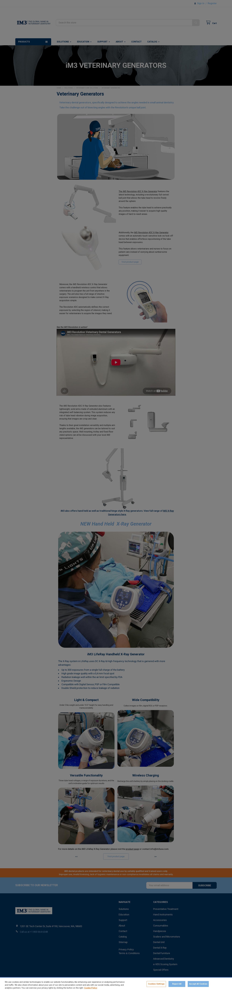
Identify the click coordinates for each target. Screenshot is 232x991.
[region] (116, 984)
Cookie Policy (90, 988)
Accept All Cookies (198, 984)
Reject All (176, 984)
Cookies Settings (156, 984)
